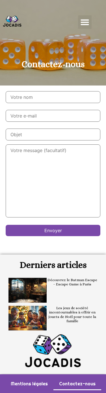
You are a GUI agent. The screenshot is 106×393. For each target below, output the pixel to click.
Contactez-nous (77, 383)
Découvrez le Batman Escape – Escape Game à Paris (72, 282)
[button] (85, 22)
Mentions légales (29, 383)
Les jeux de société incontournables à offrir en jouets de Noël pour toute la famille (72, 314)
